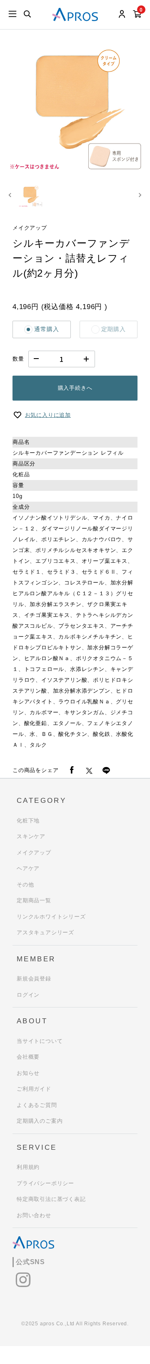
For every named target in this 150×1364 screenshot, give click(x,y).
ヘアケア (28, 868)
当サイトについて (39, 1041)
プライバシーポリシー (45, 1183)
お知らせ (28, 1073)
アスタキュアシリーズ (45, 932)
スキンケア (31, 836)
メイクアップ (34, 852)
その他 (25, 884)
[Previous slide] (10, 195)
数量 (18, 359)
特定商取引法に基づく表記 (51, 1199)
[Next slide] (140, 195)
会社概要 (28, 1057)
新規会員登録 (34, 978)
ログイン (28, 995)
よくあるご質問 (37, 1105)
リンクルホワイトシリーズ (51, 916)
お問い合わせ (34, 1215)
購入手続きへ (75, 388)
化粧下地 (28, 820)
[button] (30, 195)
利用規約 (28, 1167)
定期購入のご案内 (39, 1121)
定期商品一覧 (34, 900)
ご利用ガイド (34, 1089)
